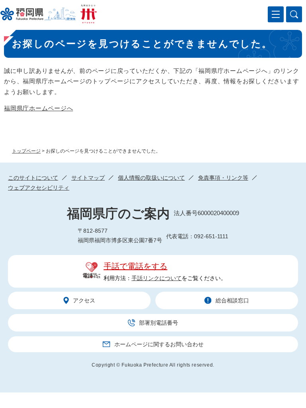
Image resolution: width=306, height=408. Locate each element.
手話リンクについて (156, 278)
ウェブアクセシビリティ (38, 187)
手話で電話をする (135, 266)
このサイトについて (33, 178)
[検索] (294, 14)
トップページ (26, 151)
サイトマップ (88, 178)
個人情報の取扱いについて (151, 178)
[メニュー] (276, 14)
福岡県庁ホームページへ (38, 108)
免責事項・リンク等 (223, 178)
